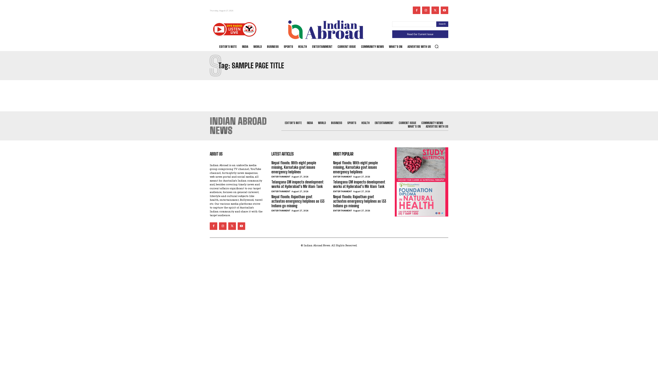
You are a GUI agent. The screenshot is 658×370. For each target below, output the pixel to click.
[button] (436, 46)
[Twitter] (435, 10)
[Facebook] (416, 10)
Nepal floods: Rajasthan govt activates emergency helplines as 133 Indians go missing (297, 201)
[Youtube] (444, 10)
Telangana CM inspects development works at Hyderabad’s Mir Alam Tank (297, 184)
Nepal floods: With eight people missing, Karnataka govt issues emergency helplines (293, 167)
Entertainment (280, 176)
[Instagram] (426, 10)
